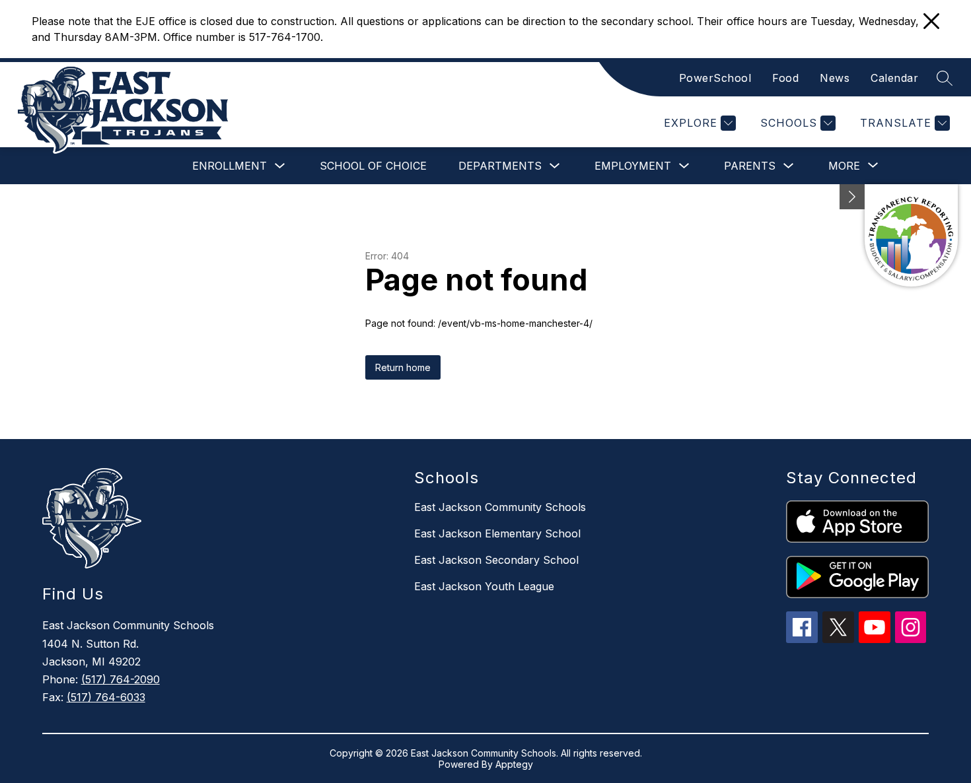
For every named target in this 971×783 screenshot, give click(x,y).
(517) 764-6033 (106, 697)
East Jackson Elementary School (497, 533)
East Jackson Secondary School (496, 559)
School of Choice (373, 165)
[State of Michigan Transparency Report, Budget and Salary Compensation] (911, 235)
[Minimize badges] (852, 196)
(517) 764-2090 (120, 679)
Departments (500, 165)
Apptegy (514, 764)
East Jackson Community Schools (500, 507)
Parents (749, 165)
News (834, 78)
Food (785, 78)
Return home (403, 367)
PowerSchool (715, 78)
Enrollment (229, 165)
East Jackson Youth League (484, 586)
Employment (632, 165)
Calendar (894, 78)
